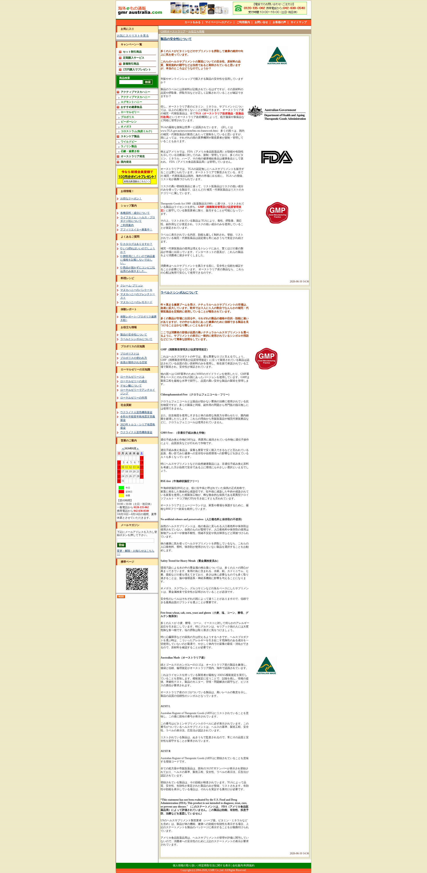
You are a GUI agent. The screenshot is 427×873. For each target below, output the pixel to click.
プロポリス (127, 117)
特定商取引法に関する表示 (215, 865)
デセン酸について (131, 385)
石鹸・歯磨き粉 (130, 151)
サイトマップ (299, 22)
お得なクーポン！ (131, 198)
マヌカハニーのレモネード (136, 302)
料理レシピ (127, 278)
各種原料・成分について (135, 212)
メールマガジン (130, 525)
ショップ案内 (129, 205)
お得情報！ (127, 191)
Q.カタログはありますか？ (136, 244)
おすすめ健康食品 (131, 107)
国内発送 (126, 161)
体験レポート (129, 309)
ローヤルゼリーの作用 (133, 397)
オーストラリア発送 (133, 156)
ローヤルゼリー (130, 112)
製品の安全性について (133, 334)
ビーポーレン (129, 121)
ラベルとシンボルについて (136, 339)
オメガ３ (126, 126)
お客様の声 (279, 22)
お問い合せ (261, 22)
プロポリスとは (129, 353)
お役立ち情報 (129, 327)
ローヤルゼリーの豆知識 (135, 369)
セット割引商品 (132, 51)
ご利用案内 (243, 22)
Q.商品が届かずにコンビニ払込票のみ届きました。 (137, 269)
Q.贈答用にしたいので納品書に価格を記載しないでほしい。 (137, 260)
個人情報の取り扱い (185, 865)
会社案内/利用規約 (243, 865)
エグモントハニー (131, 101)
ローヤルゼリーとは (132, 376)
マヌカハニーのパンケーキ (136, 290)
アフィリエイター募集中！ (136, 229)
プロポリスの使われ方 (133, 357)
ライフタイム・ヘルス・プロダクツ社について (137, 219)
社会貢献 (126, 405)
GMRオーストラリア (173, 31)
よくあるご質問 (130, 236)
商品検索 (124, 77)
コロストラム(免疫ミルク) (136, 131)
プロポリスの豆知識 (133, 346)
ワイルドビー (129, 141)
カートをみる (193, 22)
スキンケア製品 (130, 136)
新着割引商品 (131, 63)
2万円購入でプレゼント (137, 69)
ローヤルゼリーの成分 (133, 381)
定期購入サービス (133, 57)
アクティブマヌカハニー (135, 91)
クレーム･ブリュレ (131, 285)
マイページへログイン (218, 22)
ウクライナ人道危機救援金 (136, 412)
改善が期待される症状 (133, 362)
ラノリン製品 (129, 146)
